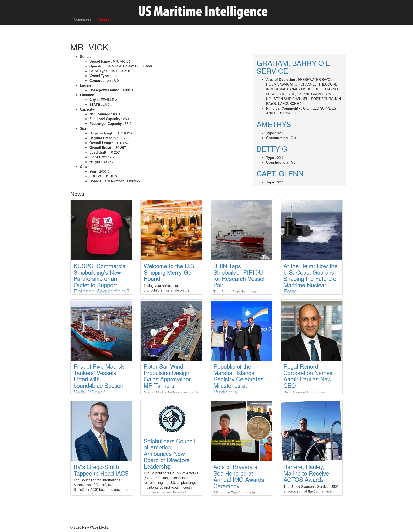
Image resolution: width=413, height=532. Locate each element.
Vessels (104, 19)
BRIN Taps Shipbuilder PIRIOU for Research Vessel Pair (238, 275)
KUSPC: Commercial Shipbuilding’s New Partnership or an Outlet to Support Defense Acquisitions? (102, 278)
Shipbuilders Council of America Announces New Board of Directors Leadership (169, 453)
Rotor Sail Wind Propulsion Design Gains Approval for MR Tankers (167, 375)
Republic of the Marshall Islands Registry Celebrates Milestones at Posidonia (238, 379)
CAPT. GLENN (280, 173)
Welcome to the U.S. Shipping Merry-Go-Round (170, 272)
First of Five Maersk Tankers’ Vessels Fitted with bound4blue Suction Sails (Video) (99, 379)
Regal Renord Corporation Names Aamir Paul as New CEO (307, 375)
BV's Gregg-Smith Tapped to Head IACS (101, 469)
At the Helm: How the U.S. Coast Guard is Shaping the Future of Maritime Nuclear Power (310, 278)
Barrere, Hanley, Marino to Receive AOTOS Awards (306, 472)
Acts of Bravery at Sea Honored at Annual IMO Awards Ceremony (238, 476)
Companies (82, 19)
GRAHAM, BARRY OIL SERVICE (293, 67)
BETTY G (272, 149)
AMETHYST (276, 124)
